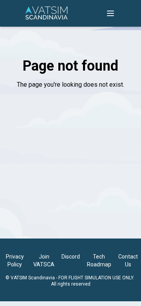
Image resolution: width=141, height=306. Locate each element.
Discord (70, 256)
